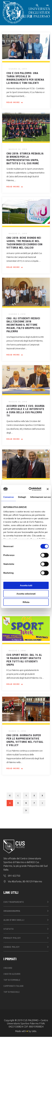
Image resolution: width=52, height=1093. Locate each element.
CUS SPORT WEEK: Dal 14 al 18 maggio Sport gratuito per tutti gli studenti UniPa (24, 659)
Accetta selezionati (26, 593)
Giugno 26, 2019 (18, 69)
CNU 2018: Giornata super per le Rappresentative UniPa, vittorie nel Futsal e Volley (24, 739)
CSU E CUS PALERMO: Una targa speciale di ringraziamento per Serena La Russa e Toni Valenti (25, 77)
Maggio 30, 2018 (18, 402)
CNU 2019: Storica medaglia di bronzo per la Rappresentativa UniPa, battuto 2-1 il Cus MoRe (25, 158)
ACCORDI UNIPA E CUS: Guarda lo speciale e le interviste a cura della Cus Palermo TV (25, 410)
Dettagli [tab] (22, 497)
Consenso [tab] (8, 497)
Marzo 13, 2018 (17, 731)
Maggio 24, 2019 (18, 149)
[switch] (44, 555)
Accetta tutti (26, 585)
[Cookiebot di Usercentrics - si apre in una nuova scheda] (30, 489)
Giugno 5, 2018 (17, 314)
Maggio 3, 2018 (17, 650)
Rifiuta (26, 602)
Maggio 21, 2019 (18, 233)
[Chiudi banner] (48, 489)
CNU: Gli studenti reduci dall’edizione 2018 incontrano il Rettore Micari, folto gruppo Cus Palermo (23, 325)
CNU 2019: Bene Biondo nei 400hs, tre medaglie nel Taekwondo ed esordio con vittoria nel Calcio (24, 242)
